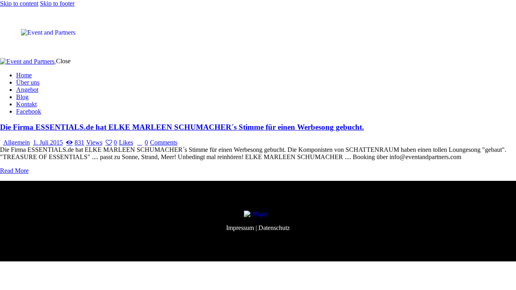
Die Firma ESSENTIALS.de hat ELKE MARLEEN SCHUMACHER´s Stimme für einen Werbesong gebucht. (182, 127)
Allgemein (16, 142)
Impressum (240, 227)
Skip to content (19, 3)
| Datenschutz (273, 227)
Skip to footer (57, 3)
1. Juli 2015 (48, 142)
